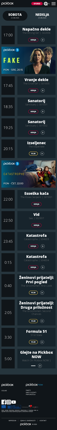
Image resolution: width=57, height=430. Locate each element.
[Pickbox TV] (10, 386)
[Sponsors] (19, 408)
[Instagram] (8, 402)
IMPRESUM (12, 421)
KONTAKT (43, 421)
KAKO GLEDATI (31, 392)
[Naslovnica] (7, 4)
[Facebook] (3, 402)
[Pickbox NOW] (34, 386)
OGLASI (4, 391)
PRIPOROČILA (30, 394)
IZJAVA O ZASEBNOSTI (28, 421)
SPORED (37, 3)
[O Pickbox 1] (28, 60)
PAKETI (28, 390)
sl (49, 4)
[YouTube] (13, 402)
